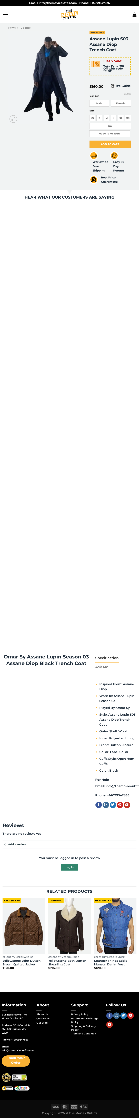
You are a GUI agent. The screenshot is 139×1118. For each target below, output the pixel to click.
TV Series (25, 27)
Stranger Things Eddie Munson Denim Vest (110, 962)
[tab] (107, 658)
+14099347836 (118, 795)
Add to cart (110, 144)
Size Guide (122, 86)
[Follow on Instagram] (106, 805)
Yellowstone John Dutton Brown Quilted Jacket (22, 962)
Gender (94, 96)
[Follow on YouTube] (127, 805)
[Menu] (6, 14)
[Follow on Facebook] (98, 805)
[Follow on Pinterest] (120, 805)
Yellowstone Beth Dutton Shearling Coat (67, 962)
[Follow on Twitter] (113, 805)
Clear (127, 94)
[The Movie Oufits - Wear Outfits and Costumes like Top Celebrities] (69, 14)
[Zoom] (13, 119)
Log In (69, 867)
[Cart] (134, 14)
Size (92, 110)
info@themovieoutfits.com (18, 1050)
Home (12, 27)
